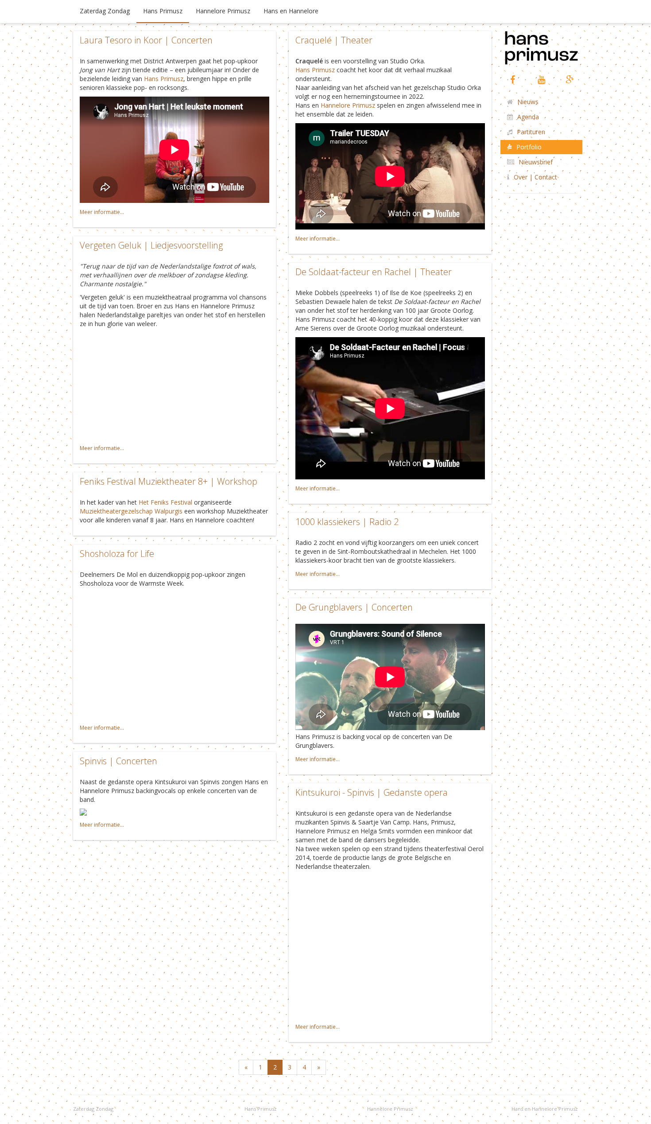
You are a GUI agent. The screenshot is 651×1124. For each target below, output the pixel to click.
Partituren (531, 132)
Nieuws (528, 101)
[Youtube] (541, 80)
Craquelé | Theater (333, 40)
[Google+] (570, 80)
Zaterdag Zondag (105, 11)
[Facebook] (512, 80)
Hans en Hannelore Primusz (545, 1108)
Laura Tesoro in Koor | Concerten (146, 40)
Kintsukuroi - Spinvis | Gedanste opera (371, 792)
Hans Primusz (162, 11)
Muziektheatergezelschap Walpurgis (131, 511)
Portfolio (529, 147)
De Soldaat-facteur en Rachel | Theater (373, 272)
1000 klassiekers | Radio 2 (347, 522)
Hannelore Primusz (223, 11)
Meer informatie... (102, 211)
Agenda (528, 117)
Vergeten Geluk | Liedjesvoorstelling (151, 245)
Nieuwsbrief (536, 162)
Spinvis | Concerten (118, 761)
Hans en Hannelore (291, 11)
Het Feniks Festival (165, 502)
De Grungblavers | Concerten (354, 607)
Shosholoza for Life (117, 554)
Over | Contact (535, 177)
